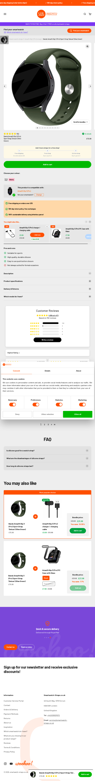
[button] (10, 133)
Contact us (10, 647)
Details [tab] (47, 371)
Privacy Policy (9, 752)
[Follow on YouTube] (11, 763)
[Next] (90, 221)
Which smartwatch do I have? (17, 32)
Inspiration (8, 727)
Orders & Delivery (11, 709)
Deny (17, 414)
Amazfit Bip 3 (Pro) (24, 191)
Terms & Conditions (12, 747)
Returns (7, 718)
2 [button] (44, 424)
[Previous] (86, 221)
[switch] (36, 404)
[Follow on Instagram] (5, 763)
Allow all (77, 414)
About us (7, 722)
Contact (7, 705)
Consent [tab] (16, 371)
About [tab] (78, 371)
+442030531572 (53, 715)
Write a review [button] (47, 340)
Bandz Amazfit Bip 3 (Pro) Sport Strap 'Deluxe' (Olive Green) (62, 39)
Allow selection (47, 414)
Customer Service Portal (14, 701)
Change (39, 195)
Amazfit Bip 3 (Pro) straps (33, 39)
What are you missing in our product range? (15, 737)
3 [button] (48, 424)
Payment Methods (11, 714)
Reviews (7, 743)
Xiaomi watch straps (16, 39)
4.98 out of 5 (53, 315)
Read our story (26, 647)
